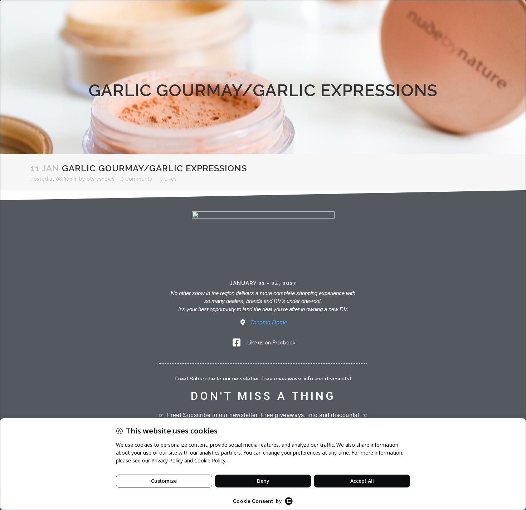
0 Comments (136, 179)
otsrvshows (101, 179)
